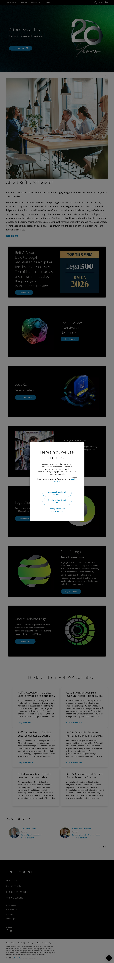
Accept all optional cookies (57, 493)
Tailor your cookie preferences (57, 509)
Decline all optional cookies (57, 501)
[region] (57, 481)
